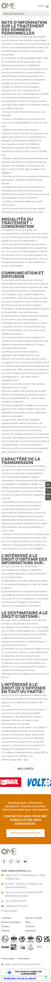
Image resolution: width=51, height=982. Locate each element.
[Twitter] (25, 861)
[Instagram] (11, 861)
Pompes (5, 926)
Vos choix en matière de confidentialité (28, 972)
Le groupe (6, 918)
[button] (3, 782)
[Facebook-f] (4, 861)
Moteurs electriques (11, 922)
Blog (28, 922)
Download (30, 930)
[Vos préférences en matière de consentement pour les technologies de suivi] (46, 977)
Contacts (30, 926)
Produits (5, 930)
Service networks (34, 918)
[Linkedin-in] (18, 861)
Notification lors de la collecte (20, 978)
